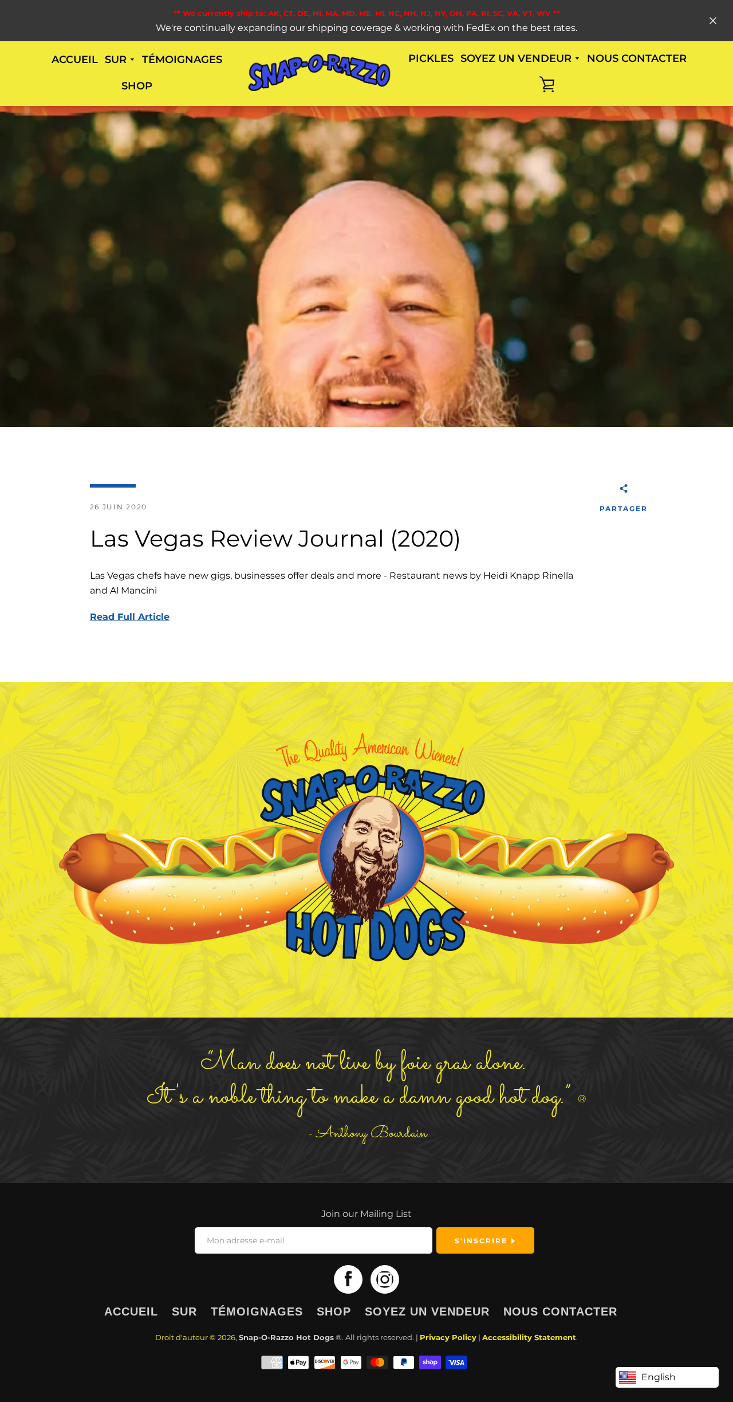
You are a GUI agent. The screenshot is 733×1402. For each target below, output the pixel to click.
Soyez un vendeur (427, 1311)
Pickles (431, 58)
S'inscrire (482, 1240)
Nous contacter (637, 58)
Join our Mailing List (366, 1213)
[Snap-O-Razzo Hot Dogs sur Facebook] (348, 1279)
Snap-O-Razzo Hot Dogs (286, 1337)
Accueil (75, 59)
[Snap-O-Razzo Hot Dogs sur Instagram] (385, 1279)
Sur (184, 1311)
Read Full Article (130, 616)
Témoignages (182, 59)
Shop (136, 86)
